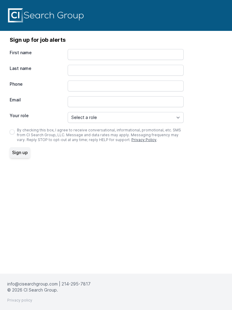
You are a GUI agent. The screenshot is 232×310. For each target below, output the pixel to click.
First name (21, 52)
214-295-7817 (76, 283)
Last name (20, 68)
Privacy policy (19, 300)
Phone (16, 84)
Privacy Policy (143, 139)
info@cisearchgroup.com (32, 283)
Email (15, 99)
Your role (19, 115)
